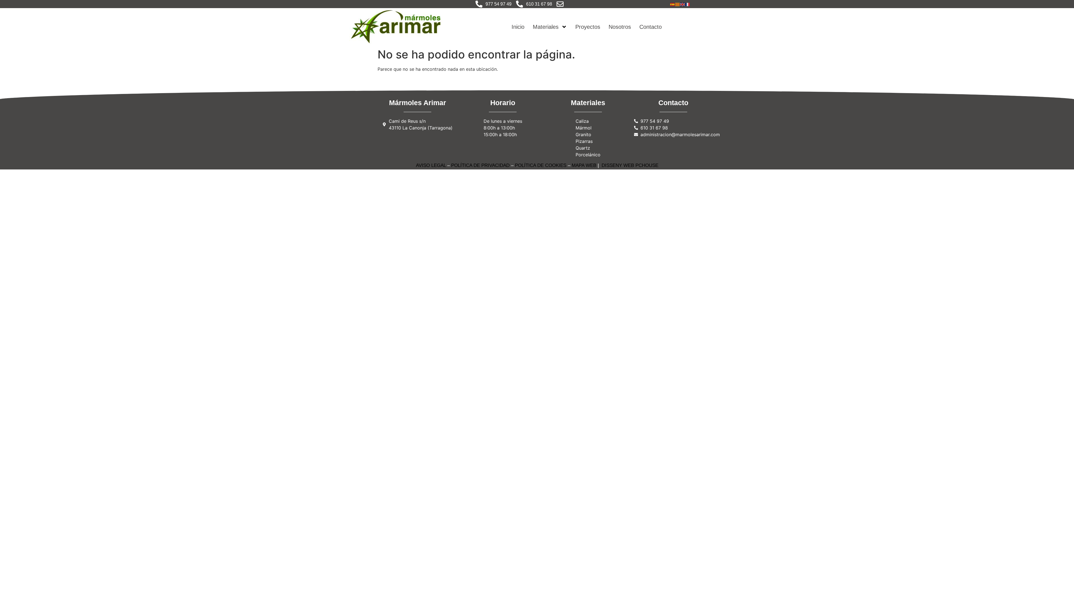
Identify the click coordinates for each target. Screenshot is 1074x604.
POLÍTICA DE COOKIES (540, 165)
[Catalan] (677, 4)
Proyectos (587, 27)
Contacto (650, 27)
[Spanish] (672, 4)
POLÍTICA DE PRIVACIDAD (480, 165)
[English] (682, 4)
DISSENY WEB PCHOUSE (630, 165)
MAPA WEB (584, 165)
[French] (687, 4)
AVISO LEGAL (431, 165)
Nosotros (620, 27)
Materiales (546, 27)
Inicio (518, 27)
